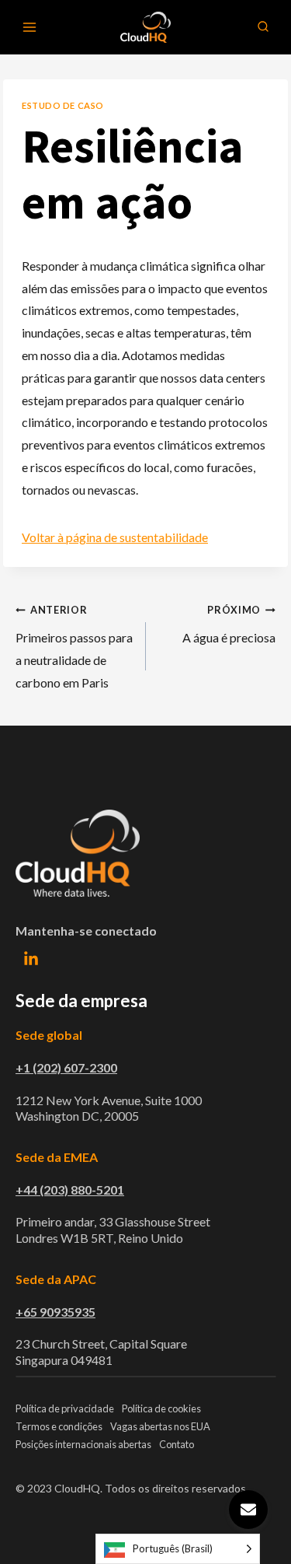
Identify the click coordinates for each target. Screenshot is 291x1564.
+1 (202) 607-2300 (66, 1067)
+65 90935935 (55, 1311)
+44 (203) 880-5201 (70, 1189)
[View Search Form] (263, 27)
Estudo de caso (63, 105)
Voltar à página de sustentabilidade (115, 537)
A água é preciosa (228, 624)
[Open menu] (30, 27)
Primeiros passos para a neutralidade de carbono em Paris (74, 646)
